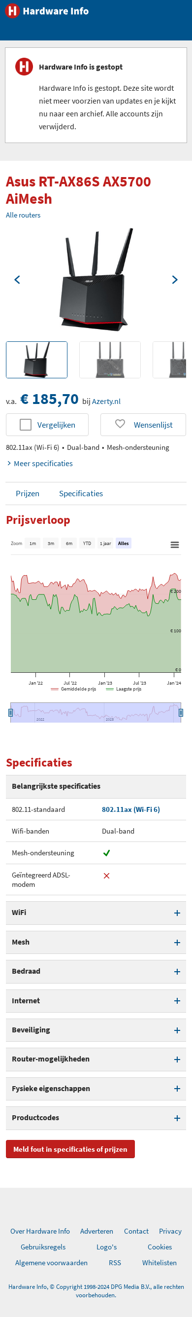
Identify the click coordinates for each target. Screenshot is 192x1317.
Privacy (170, 1231)
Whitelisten (159, 1262)
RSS (115, 1262)
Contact (136, 1231)
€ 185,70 (49, 398)
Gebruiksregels (43, 1246)
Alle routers (23, 215)
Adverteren (96, 1231)
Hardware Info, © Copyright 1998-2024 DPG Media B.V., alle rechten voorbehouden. (96, 1290)
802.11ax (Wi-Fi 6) (131, 809)
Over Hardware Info (40, 1231)
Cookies (160, 1246)
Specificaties (81, 493)
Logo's (106, 1246)
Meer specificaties (43, 463)
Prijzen (27, 493)
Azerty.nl (106, 401)
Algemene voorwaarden (51, 1262)
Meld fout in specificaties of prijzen (70, 1149)
